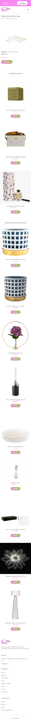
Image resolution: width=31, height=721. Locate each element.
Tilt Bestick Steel (15, 483)
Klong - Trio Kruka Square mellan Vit (15, 259)
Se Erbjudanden (22, 3)
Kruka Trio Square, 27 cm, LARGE (15, 306)
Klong (16, 52)
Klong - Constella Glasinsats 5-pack (15, 529)
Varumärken (11, 52)
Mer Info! (6, 62)
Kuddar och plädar (6, 683)
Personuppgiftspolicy (6, 710)
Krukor (3, 680)
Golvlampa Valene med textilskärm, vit (15, 623)
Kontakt (3, 704)
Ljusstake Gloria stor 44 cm (15, 353)
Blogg (2, 701)
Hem (2, 18)
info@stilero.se (5, 663)
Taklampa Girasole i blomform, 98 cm (15, 576)
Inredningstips (4, 678)
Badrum (3, 672)
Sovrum (3, 689)
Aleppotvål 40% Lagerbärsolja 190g (15, 157)
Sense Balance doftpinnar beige (15, 206)
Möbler (3, 686)
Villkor (2, 707)
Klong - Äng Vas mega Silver (15, 446)
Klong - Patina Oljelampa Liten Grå (15, 399)
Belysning (3, 675)
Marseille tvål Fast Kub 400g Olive (15, 110)
